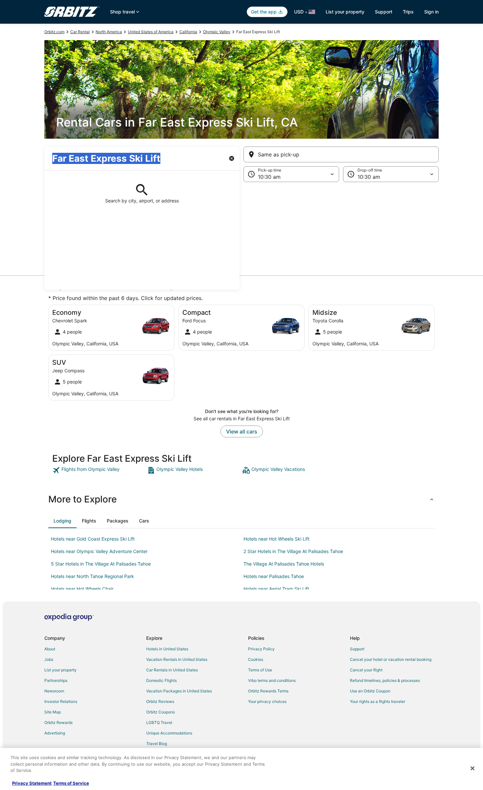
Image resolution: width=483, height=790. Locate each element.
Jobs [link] (48, 659)
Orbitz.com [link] (54, 31)
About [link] (49, 648)
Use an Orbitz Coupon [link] (370, 690)
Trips (408, 11)
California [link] (188, 31)
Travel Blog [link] (156, 743)
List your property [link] (60, 669)
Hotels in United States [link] (167, 648)
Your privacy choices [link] (267, 701)
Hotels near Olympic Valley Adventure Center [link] (99, 551)
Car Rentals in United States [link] (172, 669)
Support (383, 11)
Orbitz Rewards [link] (58, 722)
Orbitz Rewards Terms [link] (268, 690)
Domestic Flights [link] (161, 680)
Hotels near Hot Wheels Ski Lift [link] (276, 539)
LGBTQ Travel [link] (159, 722)
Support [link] (357, 648)
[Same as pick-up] (341, 154)
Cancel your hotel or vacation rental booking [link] (390, 659)
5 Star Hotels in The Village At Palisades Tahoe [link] (101, 564)
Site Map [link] (52, 711)
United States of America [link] (150, 31)
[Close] (472, 768)
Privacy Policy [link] (261, 648)
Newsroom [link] (54, 690)
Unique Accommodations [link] (169, 733)
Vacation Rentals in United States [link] (176, 659)
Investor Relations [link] (60, 701)
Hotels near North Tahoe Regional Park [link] (92, 576)
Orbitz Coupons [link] (160, 711)
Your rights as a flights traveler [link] (377, 701)
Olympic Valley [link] (216, 31)
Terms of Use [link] (260, 669)
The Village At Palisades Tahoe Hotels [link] (283, 564)
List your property (345, 11)
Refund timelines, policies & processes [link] (385, 680)
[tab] (62, 521)
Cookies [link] (255, 659)
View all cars (241, 431)
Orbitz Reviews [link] (160, 701)
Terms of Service (71, 783)
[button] (241, 236)
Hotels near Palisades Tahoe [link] (273, 576)
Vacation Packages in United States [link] (179, 690)
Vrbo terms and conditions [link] (272, 680)
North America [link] (109, 31)
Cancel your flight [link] (366, 669)
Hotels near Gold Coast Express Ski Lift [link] (93, 539)
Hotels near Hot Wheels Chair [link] (82, 589)
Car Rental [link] (80, 31)
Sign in (431, 11)
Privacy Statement (32, 783)
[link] (99, 470)
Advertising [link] (54, 733)
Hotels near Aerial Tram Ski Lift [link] (276, 589)
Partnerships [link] (55, 680)
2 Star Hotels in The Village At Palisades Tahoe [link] (293, 551)
